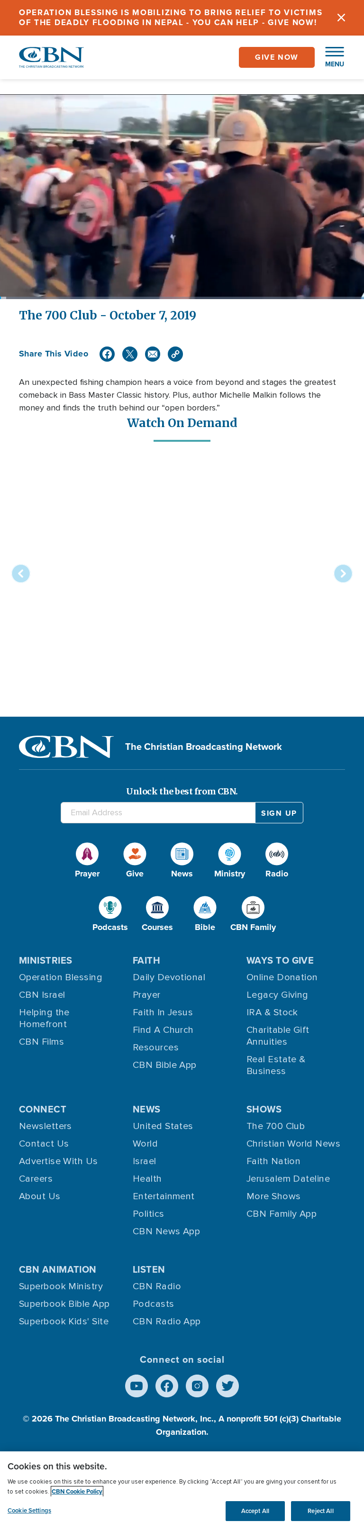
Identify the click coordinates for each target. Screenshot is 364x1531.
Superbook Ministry (61, 1286)
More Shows (273, 1196)
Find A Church (163, 1030)
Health (147, 1179)
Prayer (147, 995)
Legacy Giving (277, 995)
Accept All (255, 1510)
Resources (156, 1047)
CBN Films (41, 1042)
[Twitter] (129, 354)
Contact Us (44, 1143)
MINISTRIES (46, 960)
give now (277, 57)
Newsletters (45, 1126)
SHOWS (264, 1109)
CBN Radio (157, 1286)
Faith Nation (273, 1161)
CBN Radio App (167, 1321)
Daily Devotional (169, 977)
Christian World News (293, 1143)
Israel (144, 1161)
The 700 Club (275, 1126)
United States (163, 1126)
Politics (148, 1214)
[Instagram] (197, 1386)
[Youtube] (136, 1386)
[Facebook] (107, 354)
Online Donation (282, 977)
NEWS (147, 1109)
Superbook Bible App (64, 1304)
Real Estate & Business (276, 1065)
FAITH (146, 960)
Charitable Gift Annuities (277, 1036)
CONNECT (42, 1109)
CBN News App (166, 1231)
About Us (40, 1196)
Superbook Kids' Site (64, 1321)
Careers (36, 1179)
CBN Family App (281, 1214)
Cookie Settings (29, 1510)
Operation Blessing (60, 977)
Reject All (320, 1510)
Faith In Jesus (163, 1012)
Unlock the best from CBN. (182, 791)
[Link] (175, 354)
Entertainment (164, 1196)
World (145, 1143)
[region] (182, 1491)
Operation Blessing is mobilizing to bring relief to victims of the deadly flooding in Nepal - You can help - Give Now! (170, 17)
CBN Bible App (165, 1065)
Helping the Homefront (44, 1018)
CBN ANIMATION (58, 1269)
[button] (330, 57)
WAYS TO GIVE (280, 960)
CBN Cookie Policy (77, 1491)
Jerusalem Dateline (288, 1179)
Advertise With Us (58, 1161)
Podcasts (153, 1304)
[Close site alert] (341, 18)
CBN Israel (42, 995)
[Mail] (152, 354)
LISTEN (149, 1269)
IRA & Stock (272, 1012)
